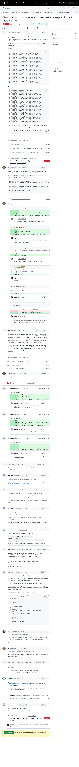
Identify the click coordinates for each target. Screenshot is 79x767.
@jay (9, 682)
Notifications (52, 7)
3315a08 (48, 361)
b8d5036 (48, 148)
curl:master (32, 23)
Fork (62, 7)
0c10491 (48, 198)
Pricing (54, 3)
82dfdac (48, 698)
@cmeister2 (11, 642)
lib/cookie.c (16, 208)
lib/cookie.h (16, 305)
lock (13, 724)
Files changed (44, 28)
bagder (10, 167)
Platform (9, 3)
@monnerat (11, 654)
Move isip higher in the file (19, 144)
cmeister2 (10, 678)
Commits (22, 28)
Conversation (10, 28)
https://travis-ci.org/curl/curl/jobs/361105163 (19, 483)
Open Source (36, 3)
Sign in (10, 734)
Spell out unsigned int (18, 368)
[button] (48, 32)
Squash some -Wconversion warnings (21, 198)
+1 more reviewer (56, 36)
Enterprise (46, 3)
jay (9, 631)
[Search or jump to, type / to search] (59, 3)
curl (5, 8)
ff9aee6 (48, 152)
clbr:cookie (42, 23)
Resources (26, 3)
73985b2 (48, 365)
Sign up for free (9, 732)
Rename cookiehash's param (18, 365)
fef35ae (48, 368)
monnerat (12, 388)
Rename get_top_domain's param (20, 361)
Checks (32, 28)
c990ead (25, 383)
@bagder (10, 710)
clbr (11, 24)
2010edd (48, 144)
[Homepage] (3, 3)
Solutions (18, 3)
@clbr (9, 708)
